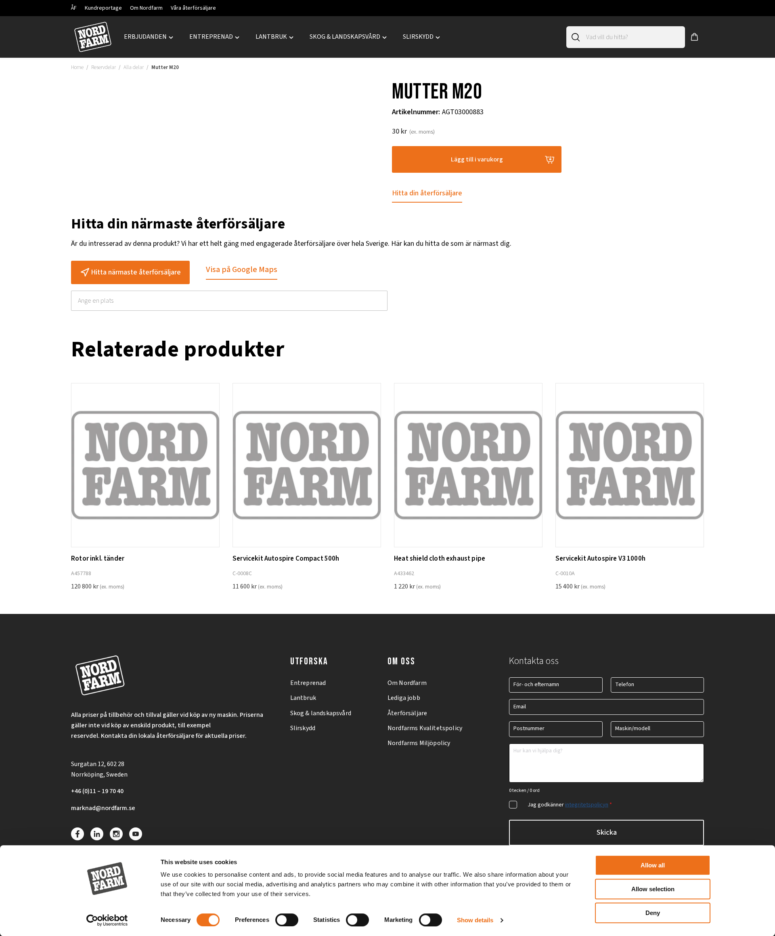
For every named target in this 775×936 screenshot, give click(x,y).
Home (77, 67)
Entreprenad (308, 682)
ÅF (74, 8)
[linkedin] (96, 833)
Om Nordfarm (146, 8)
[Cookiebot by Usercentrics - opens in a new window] (107, 920)
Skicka (607, 832)
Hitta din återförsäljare (427, 193)
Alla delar (134, 67)
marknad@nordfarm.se (103, 808)
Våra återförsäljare (193, 8)
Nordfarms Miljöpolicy (419, 743)
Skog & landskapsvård (320, 713)
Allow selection (652, 889)
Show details (475, 920)
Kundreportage (103, 8)
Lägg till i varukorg (477, 159)
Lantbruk (303, 697)
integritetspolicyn (586, 805)
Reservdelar (103, 67)
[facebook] (77, 833)
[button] (694, 37)
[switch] (286, 919)
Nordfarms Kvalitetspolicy (425, 728)
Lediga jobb (404, 697)
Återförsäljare (407, 713)
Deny (652, 912)
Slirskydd (302, 728)
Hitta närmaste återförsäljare (136, 272)
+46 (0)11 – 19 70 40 (97, 791)
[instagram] (116, 833)
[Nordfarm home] (92, 37)
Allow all (653, 865)
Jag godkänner (570, 805)
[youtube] (135, 833)
